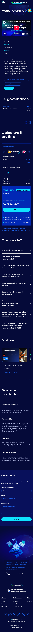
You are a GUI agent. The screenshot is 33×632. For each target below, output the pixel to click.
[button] (27, 2)
